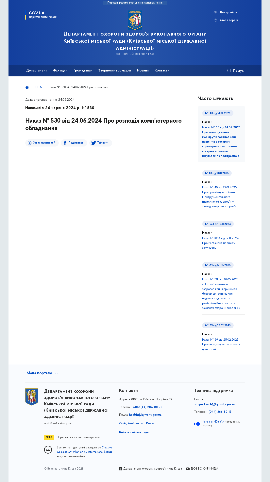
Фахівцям (60, 70)
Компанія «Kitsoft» (213, 421)
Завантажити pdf (44, 142)
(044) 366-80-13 (219, 411)
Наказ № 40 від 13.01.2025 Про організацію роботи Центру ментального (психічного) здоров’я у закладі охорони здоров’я (219, 197)
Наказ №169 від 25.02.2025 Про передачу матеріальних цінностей (221, 344)
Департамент (36, 70)
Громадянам (83, 70)
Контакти (162, 70)
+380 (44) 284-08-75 (147, 407)
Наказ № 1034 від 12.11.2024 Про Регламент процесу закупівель (220, 243)
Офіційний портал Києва (136, 423)
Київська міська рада (134, 432)
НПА (39, 87)
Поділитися (76, 142)
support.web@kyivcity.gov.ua (214, 404)
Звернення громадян (114, 70)
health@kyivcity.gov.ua (145, 414)
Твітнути (102, 142)
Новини (143, 70)
